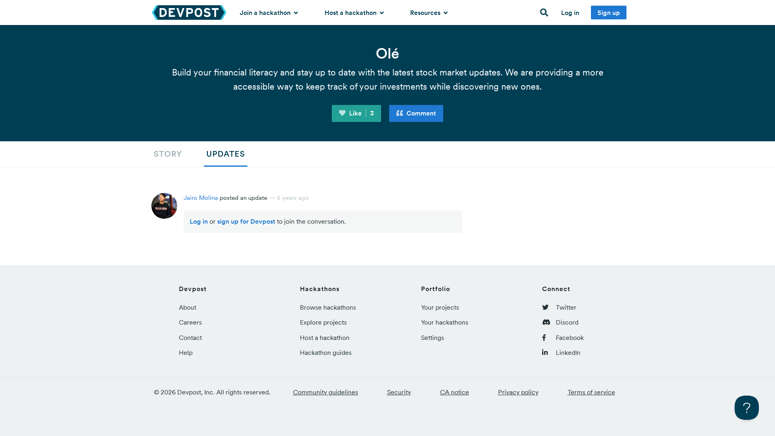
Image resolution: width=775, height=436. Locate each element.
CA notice (454, 392)
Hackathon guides (326, 352)
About (187, 307)
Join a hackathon (266, 12)
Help (186, 352)
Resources (426, 12)
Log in (570, 12)
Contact (190, 337)
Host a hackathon (351, 12)
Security (399, 392)
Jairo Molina (201, 197)
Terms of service (591, 392)
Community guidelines (325, 392)
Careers (190, 322)
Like (361, 113)
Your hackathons (444, 322)
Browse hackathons (328, 307)
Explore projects (323, 322)
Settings (432, 337)
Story (168, 154)
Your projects (440, 307)
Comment (420, 113)
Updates (225, 154)
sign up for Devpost (246, 221)
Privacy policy (518, 392)
